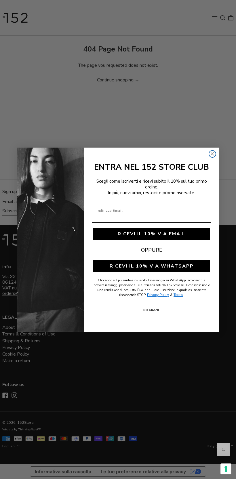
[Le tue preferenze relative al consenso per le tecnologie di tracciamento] (225, 468)
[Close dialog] (212, 153)
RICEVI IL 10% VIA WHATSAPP (152, 266)
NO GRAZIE (151, 310)
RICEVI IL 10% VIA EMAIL (151, 234)
